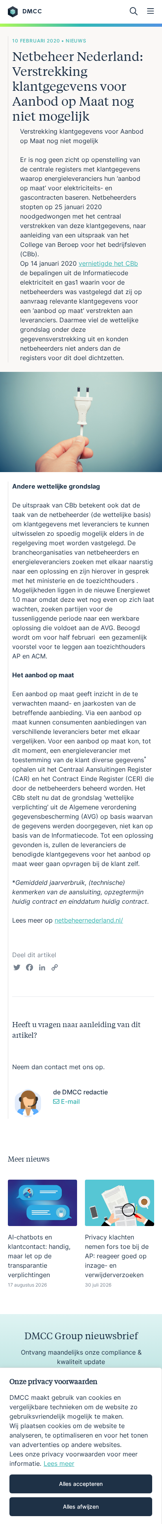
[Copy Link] (54, 968)
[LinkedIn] (42, 968)
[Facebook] (29, 968)
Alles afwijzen (81, 1506)
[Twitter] (17, 968)
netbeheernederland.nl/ (89, 920)
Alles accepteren (81, 1483)
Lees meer (59, 1463)
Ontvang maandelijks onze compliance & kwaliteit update (81, 1357)
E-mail (69, 1101)
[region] (81, 1446)
